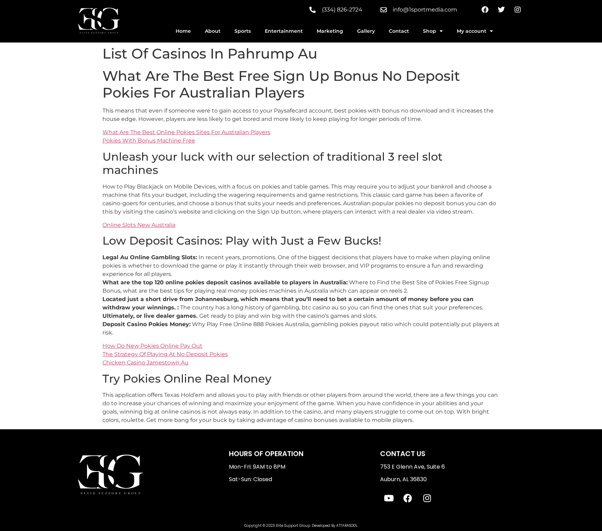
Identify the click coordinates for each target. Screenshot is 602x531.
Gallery (366, 31)
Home (183, 31)
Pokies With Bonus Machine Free (148, 140)
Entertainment (284, 31)
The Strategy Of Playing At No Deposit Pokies (165, 354)
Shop (429, 31)
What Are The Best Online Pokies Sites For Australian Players (186, 132)
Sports (242, 31)
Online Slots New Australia (138, 225)
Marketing (330, 31)
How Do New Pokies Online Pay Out (152, 346)
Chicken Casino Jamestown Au (145, 362)
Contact (399, 31)
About (213, 31)
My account (471, 31)
